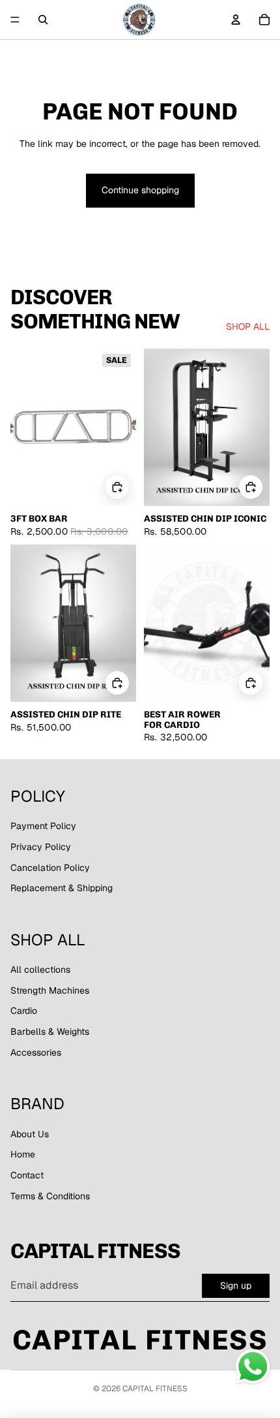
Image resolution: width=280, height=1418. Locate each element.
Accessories (35, 1052)
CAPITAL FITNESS (155, 1388)
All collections (40, 969)
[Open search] (43, 19)
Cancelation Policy (50, 868)
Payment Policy (43, 826)
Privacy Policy (40, 847)
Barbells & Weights (49, 1031)
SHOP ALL (248, 326)
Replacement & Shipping (61, 888)
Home (22, 1154)
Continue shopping (140, 190)
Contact (27, 1175)
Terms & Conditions (50, 1196)
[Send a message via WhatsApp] (252, 1366)
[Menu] (15, 20)
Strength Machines (49, 990)
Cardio (23, 1010)
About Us (29, 1134)
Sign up (235, 1285)
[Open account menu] (235, 19)
